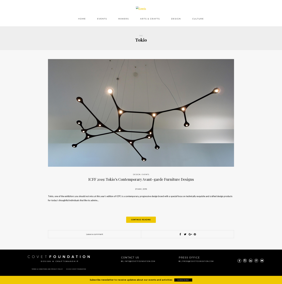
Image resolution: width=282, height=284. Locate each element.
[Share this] (180, 234)
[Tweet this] (185, 234)
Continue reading (141, 220)
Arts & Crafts (150, 18)
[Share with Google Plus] (190, 234)
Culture (198, 18)
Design (176, 18)
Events (102, 18)
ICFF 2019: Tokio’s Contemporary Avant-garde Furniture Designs (141, 179)
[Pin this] (195, 234)
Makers (123, 18)
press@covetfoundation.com (198, 261)
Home (82, 18)
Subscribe (183, 280)
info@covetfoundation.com (140, 261)
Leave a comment (94, 234)
